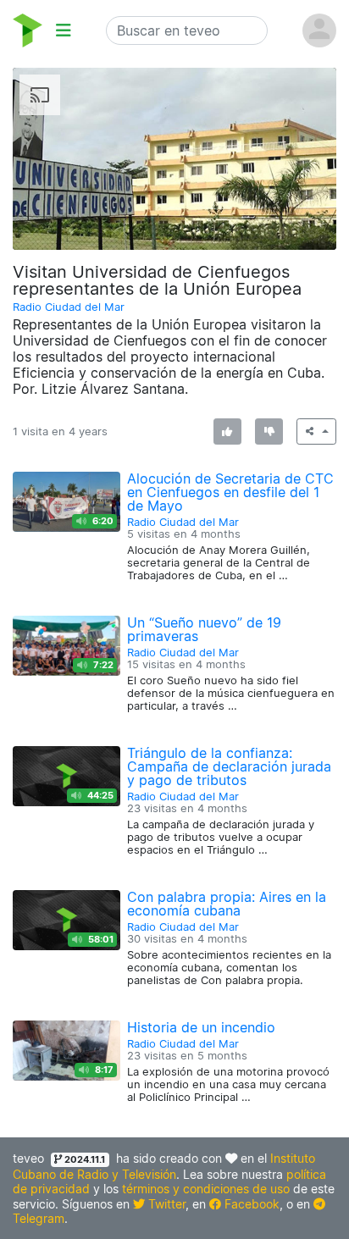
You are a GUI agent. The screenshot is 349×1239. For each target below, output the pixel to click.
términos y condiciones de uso (206, 1188)
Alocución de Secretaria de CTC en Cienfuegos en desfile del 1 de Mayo (230, 492)
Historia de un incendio (201, 1027)
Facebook (250, 1204)
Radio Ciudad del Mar (69, 307)
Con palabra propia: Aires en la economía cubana (226, 903)
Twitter (165, 1204)
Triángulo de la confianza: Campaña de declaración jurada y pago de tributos (229, 766)
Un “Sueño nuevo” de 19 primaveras (204, 629)
